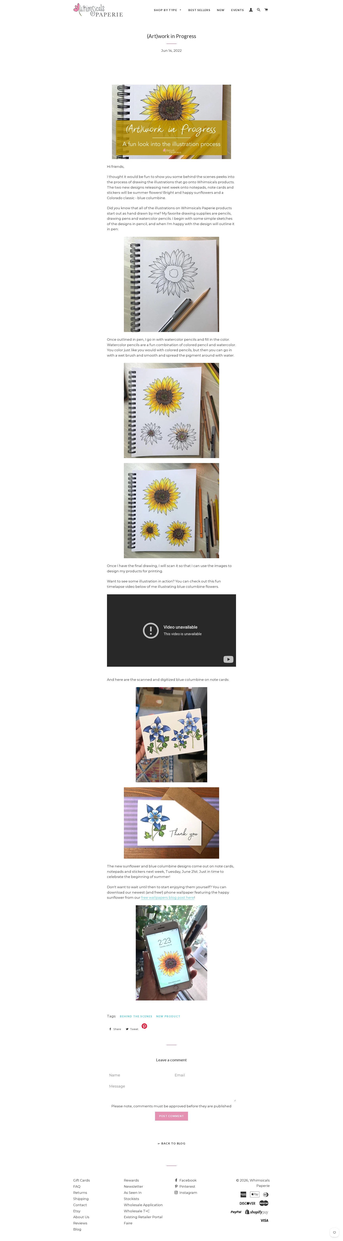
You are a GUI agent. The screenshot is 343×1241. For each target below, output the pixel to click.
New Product (168, 1016)
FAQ (76, 1186)
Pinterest (187, 1186)
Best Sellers (199, 10)
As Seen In (133, 1193)
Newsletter (133, 1186)
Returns (80, 1193)
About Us (81, 1217)
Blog (77, 1229)
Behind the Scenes (136, 1016)
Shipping (81, 1199)
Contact (80, 1205)
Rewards (131, 1180)
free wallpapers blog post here (167, 898)
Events (237, 10)
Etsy (76, 1211)
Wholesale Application (143, 1205)
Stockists (131, 1199)
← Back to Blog (172, 1143)
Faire (128, 1223)
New (220, 10)
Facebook (188, 1180)
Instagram (188, 1193)
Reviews (80, 1223)
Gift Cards (81, 1180)
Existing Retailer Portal (143, 1217)
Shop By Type (166, 10)
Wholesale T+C (137, 1211)
